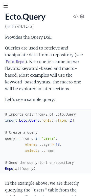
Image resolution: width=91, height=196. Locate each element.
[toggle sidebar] (5, 6)
